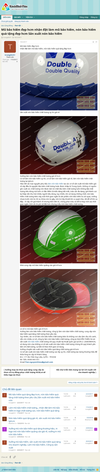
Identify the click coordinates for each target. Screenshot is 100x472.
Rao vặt (27, 403)
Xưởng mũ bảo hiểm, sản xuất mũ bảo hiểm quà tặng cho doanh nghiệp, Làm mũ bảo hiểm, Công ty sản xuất (35, 444)
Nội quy (64, 470)
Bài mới (17, 17)
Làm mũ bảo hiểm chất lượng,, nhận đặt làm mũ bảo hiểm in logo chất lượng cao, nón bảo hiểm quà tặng (34, 409)
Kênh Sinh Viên (9, 470)
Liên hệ (56, 470)
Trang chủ (91, 470)
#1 (96, 42)
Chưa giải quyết (7, 21)
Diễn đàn (7, 17)
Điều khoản (73, 470)
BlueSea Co (12, 423)
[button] (22, 17)
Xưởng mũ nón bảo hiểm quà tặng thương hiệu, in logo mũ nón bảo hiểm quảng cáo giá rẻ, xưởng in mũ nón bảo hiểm (35, 431)
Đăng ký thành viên (22, 21)
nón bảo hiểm (34, 341)
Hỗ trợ (82, 470)
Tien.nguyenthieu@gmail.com (39, 362)
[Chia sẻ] (93, 42)
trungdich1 (7, 37)
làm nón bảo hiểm (56, 183)
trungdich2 (12, 437)
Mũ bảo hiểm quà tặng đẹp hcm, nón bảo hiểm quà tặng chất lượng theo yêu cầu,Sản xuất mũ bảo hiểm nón (34, 397)
